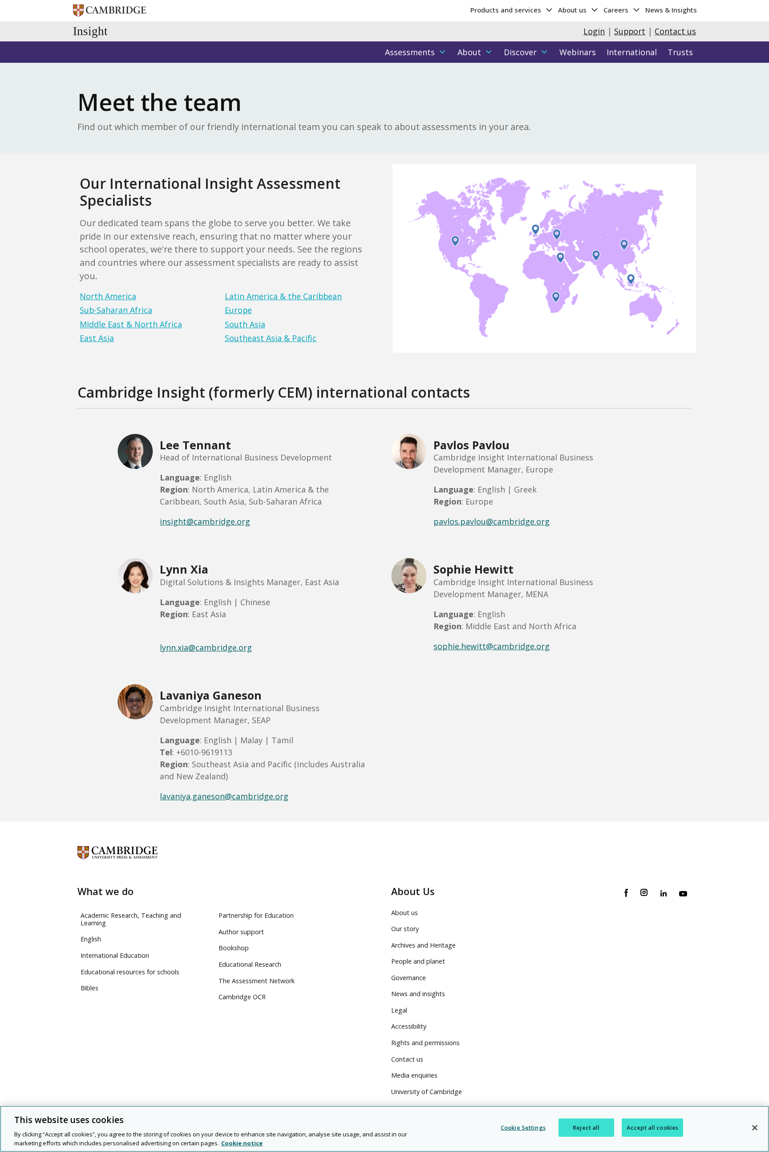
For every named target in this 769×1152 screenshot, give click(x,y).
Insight (90, 31)
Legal (399, 1010)
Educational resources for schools (130, 972)
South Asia (245, 324)
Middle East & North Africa (131, 324)
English (91, 939)
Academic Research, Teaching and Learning (131, 919)
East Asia (97, 338)
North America (108, 296)
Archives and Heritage (423, 945)
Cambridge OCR (242, 997)
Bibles (89, 988)
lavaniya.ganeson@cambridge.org (224, 796)
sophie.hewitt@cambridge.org (491, 646)
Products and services (506, 9)
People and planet (418, 961)
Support (629, 31)
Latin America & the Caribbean (283, 296)
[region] (384, 1129)
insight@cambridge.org (205, 521)
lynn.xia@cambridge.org (206, 647)
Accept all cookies (652, 1128)
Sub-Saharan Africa (116, 310)
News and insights (418, 993)
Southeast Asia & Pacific (270, 338)
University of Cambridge (426, 1091)
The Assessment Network (257, 981)
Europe (238, 310)
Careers (616, 9)
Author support (241, 932)
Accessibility (408, 1026)
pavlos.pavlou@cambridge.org (491, 521)
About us (573, 9)
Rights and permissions (425, 1042)
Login (594, 31)
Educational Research (250, 964)
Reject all (586, 1128)
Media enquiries (414, 1075)
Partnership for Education (256, 915)
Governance (408, 977)
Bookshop (234, 948)
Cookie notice (242, 1143)
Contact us (675, 31)
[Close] (755, 1128)
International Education (115, 955)
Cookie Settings (523, 1128)
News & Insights (671, 9)
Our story (405, 928)
